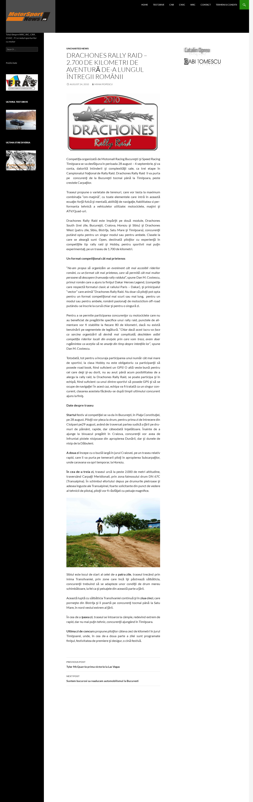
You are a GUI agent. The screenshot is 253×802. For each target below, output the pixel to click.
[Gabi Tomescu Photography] (202, 61)
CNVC (182, 4)
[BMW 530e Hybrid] (21, 120)
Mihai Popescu (103, 84)
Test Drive (158, 4)
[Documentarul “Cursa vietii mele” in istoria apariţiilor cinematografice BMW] (21, 160)
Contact (206, 4)
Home (144, 4)
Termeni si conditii (226, 4)
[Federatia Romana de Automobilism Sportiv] (22, 82)
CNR (171, 4)
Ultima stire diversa (18, 142)
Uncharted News (77, 48)
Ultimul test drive (17, 101)
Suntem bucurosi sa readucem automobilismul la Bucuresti (102, 679)
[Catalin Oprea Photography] (197, 51)
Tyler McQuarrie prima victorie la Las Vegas (93, 664)
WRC (192, 4)
